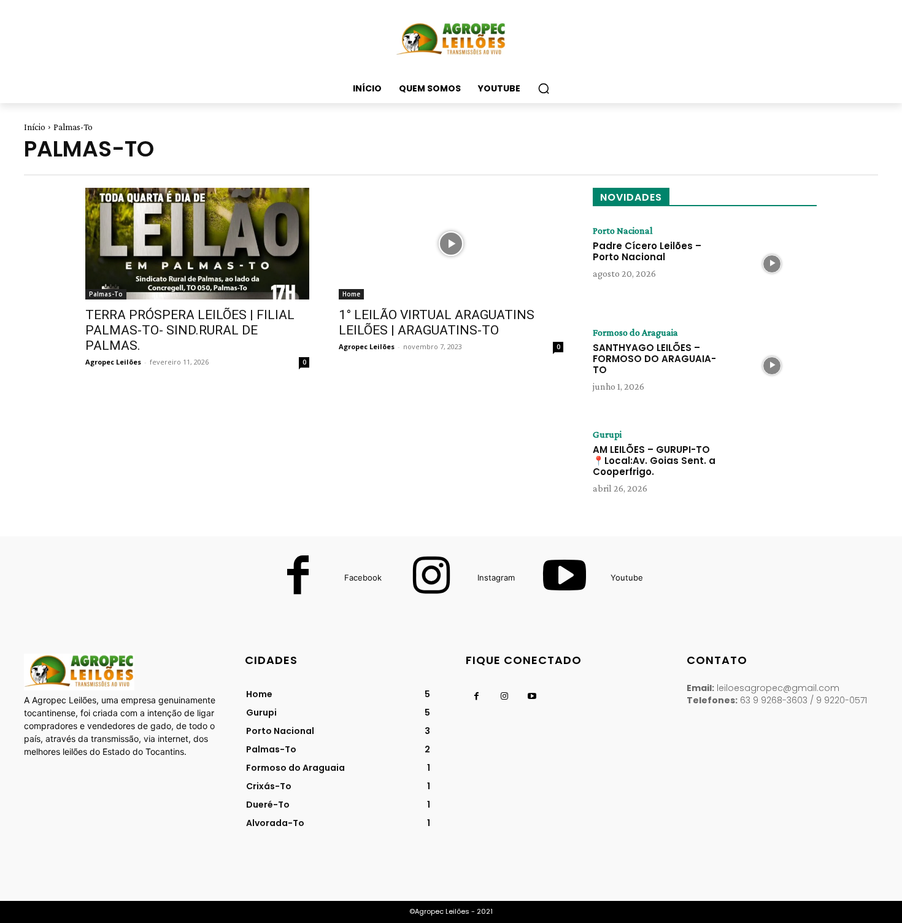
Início (34, 127)
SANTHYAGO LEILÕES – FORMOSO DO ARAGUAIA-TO (654, 358)
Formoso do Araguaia (635, 333)
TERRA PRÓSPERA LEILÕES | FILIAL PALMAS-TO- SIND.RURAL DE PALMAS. (190, 330)
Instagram (496, 577)
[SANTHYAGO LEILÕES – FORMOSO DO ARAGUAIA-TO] (772, 366)
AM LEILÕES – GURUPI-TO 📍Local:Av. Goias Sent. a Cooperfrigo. (654, 460)
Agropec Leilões (113, 361)
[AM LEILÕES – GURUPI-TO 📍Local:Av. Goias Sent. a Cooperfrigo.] (772, 468)
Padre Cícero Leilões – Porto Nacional (647, 251)
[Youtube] (564, 578)
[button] (543, 88)
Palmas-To (106, 294)
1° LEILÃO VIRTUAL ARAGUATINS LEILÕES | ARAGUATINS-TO (436, 322)
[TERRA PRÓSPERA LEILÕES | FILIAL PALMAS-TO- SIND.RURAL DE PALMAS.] (197, 244)
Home (351, 294)
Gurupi (607, 434)
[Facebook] (298, 578)
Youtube (627, 577)
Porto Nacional (623, 231)
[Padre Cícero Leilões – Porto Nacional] (772, 264)
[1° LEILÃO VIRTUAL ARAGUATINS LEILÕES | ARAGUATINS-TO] (451, 244)
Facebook (363, 577)
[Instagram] (431, 578)
